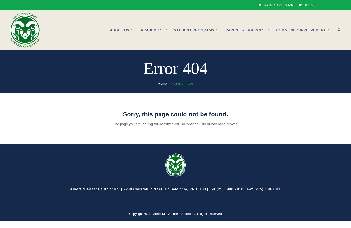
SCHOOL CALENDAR (278, 5)
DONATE (310, 5)
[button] (339, 30)
